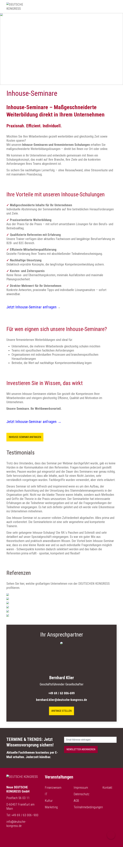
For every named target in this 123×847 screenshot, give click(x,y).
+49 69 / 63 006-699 (61, 693)
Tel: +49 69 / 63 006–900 (22, 815)
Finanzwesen (53, 787)
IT (46, 794)
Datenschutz (81, 794)
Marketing (51, 807)
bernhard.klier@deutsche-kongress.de (61, 700)
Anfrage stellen (61, 710)
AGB (76, 801)
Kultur (49, 801)
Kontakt (107, 787)
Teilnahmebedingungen (88, 807)
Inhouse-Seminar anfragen (25, 437)
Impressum (81, 787)
